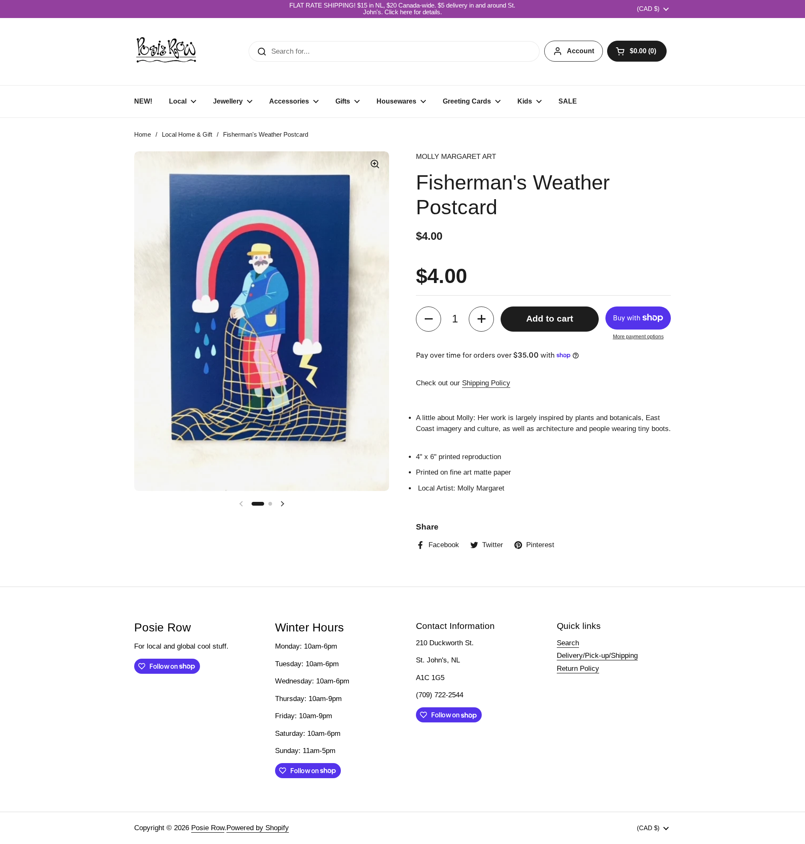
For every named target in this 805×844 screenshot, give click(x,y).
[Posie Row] (166, 52)
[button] (637, 51)
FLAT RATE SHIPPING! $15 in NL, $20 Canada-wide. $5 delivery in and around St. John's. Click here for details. (402, 9)
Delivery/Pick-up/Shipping (597, 656)
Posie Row (207, 828)
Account (580, 51)
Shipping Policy (486, 383)
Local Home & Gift (187, 134)
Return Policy (578, 669)
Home (142, 134)
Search (568, 643)
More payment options (638, 337)
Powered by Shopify (257, 828)
